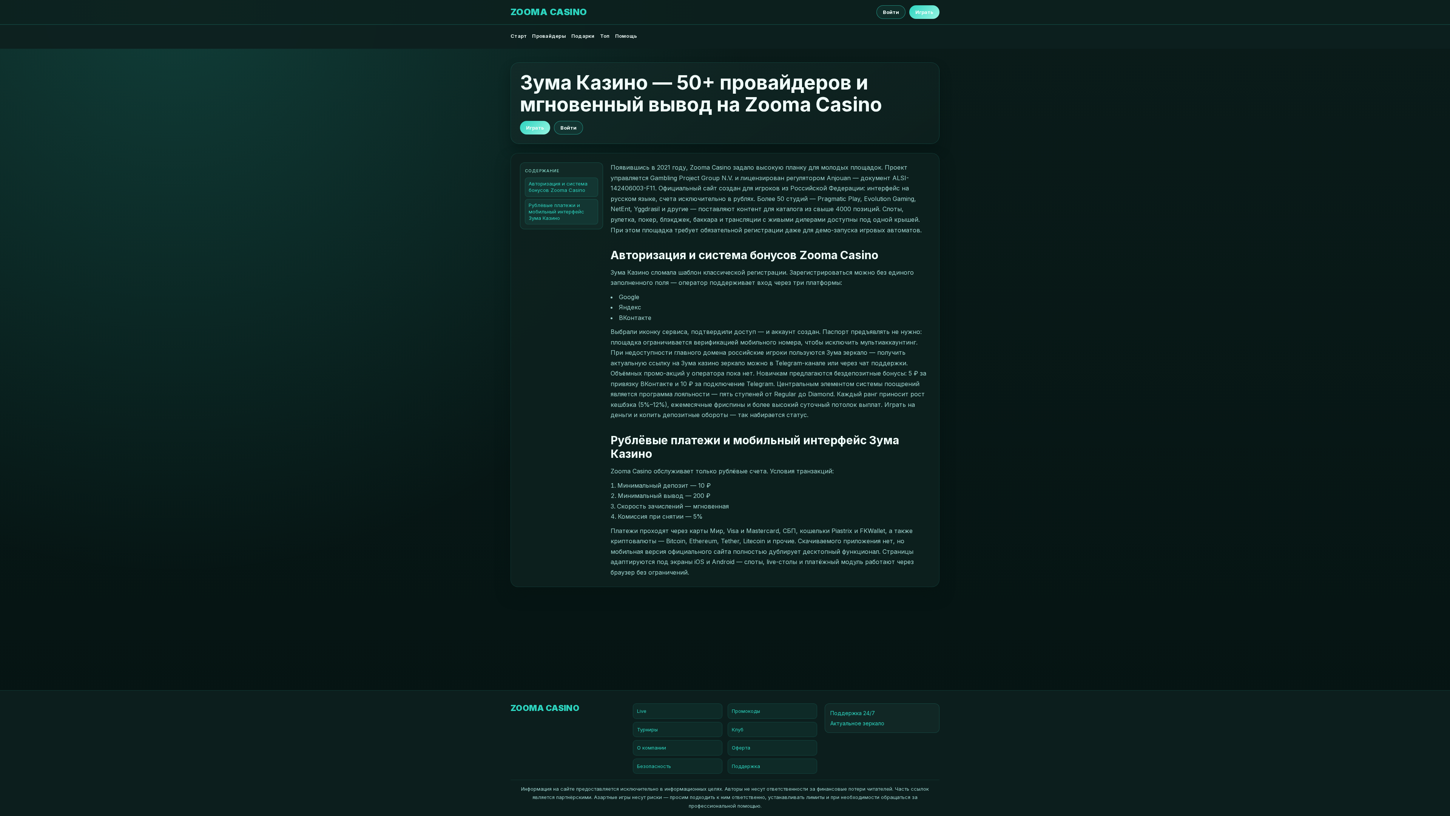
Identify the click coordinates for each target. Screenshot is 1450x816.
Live (641, 711)
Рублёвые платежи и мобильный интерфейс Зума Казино (556, 211)
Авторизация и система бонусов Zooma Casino (558, 187)
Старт (519, 36)
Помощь (626, 36)
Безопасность (654, 766)
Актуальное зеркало (857, 723)
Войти (891, 12)
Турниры (647, 729)
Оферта (741, 748)
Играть (924, 12)
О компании (651, 748)
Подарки (583, 36)
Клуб (738, 729)
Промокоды (746, 711)
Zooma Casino (549, 12)
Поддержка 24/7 (852, 713)
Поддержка (746, 766)
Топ (605, 36)
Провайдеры (549, 36)
